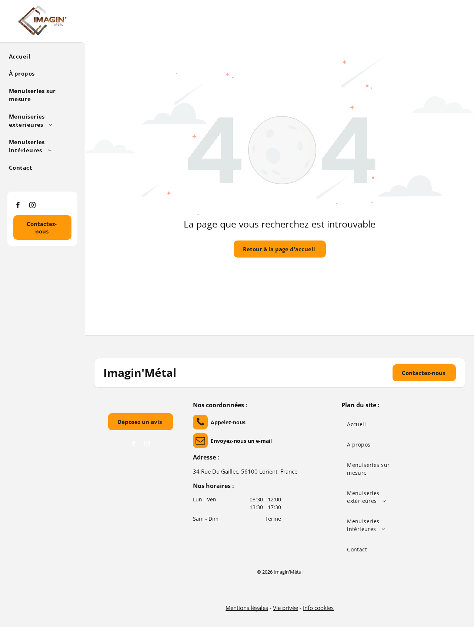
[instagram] (32, 206)
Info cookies (318, 607)
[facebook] (18, 206)
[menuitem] (39, 55)
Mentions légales (247, 607)
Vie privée (285, 607)
